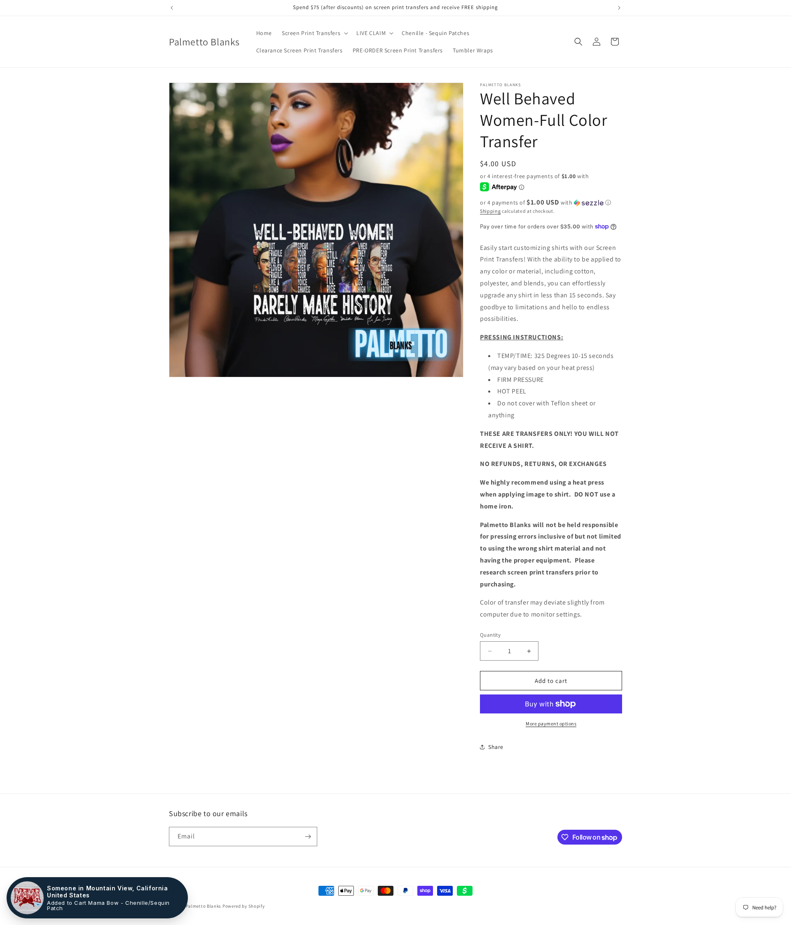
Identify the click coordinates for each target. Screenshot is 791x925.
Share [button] (495, 747)
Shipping (490, 211)
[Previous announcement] (172, 8)
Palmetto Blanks (204, 906)
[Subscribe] (308, 836)
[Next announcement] (619, 8)
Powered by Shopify (243, 906)
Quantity (490, 634)
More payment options (551, 723)
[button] (314, 33)
